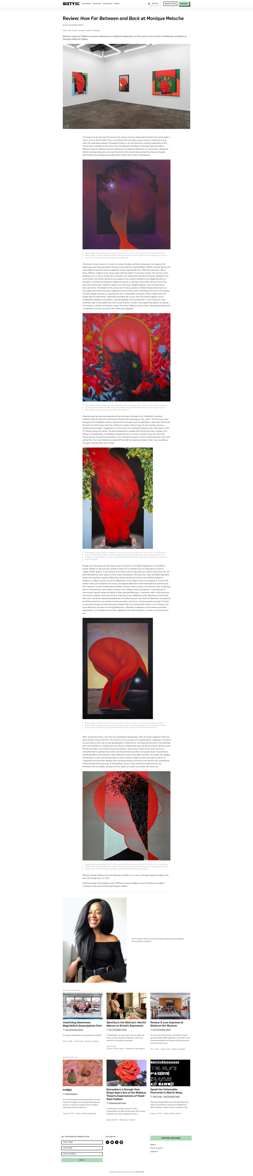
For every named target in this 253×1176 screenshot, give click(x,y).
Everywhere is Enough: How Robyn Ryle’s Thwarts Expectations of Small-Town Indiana (126, 1094)
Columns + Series (112, 1049)
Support (184, 4)
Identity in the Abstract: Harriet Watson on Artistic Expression (126, 1024)
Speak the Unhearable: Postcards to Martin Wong (166, 1091)
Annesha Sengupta (117, 1103)
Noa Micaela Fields (171, 1097)
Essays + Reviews (78, 30)
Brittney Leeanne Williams (94, 149)
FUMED (67, 1090)
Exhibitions (89, 30)
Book (121, 1120)
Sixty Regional (140, 1049)
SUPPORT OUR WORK (170, 1138)
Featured (97, 30)
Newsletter (170, 4)
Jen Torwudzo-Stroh (74, 25)
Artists (76, 1041)
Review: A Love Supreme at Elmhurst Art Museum (166, 1024)
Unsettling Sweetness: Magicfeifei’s (82, 1024)
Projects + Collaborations (126, 1049)
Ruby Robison (71, 1094)
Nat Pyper (157, 1097)
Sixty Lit (178, 1113)
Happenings (92, 1113)
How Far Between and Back (126, 146)
